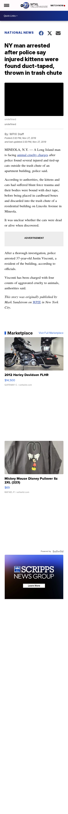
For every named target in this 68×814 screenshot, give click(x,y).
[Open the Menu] (6, 5)
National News (19, 32)
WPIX (37, 302)
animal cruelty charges (32, 155)
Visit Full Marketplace (51, 333)
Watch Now (57, 5)
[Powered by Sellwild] (58, 551)
